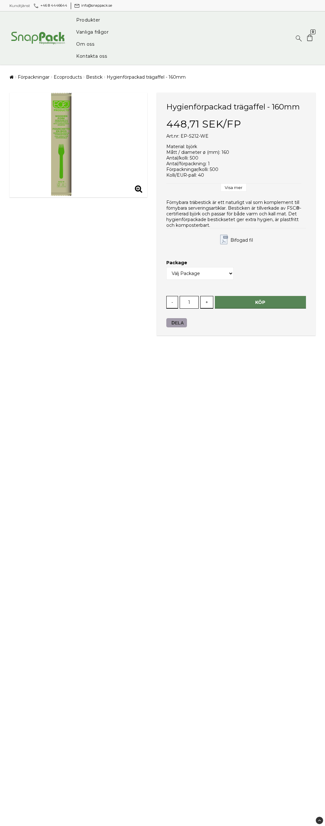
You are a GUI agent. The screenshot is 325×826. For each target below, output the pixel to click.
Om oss (85, 44)
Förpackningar (34, 77)
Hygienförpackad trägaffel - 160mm (146, 77)
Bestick (94, 77)
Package (176, 263)
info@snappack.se (93, 5)
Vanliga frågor (92, 32)
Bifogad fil (241, 240)
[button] (310, 38)
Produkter (88, 20)
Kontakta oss (91, 56)
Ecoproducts (68, 77)
